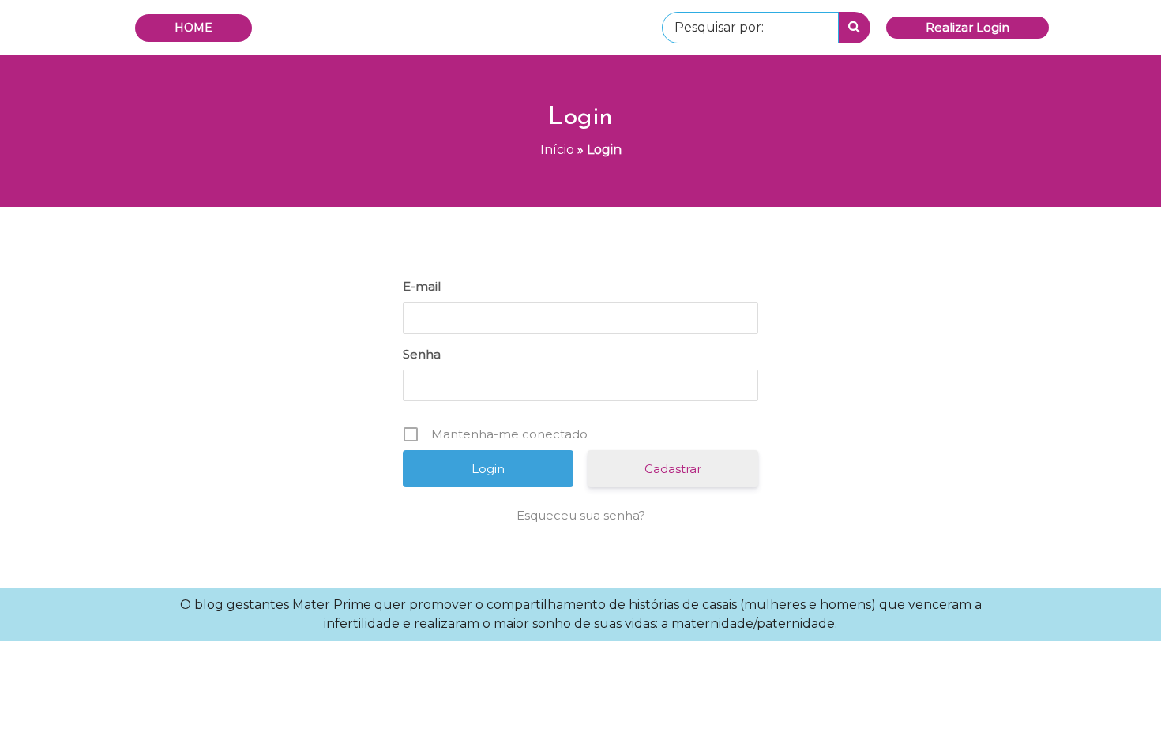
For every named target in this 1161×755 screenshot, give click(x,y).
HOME (193, 28)
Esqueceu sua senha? (581, 515)
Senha (422, 354)
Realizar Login (967, 27)
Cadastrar (672, 468)
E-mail (422, 286)
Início (557, 149)
